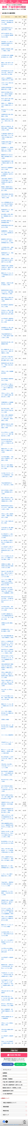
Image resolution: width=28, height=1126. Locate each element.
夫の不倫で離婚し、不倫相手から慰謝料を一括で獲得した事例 (7, 458)
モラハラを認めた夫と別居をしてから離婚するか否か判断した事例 (7, 557)
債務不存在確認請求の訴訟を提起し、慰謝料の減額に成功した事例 (7, 810)
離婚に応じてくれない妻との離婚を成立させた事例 (7, 705)
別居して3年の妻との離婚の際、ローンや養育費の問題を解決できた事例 (7, 850)
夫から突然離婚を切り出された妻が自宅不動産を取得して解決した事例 (7, 204)
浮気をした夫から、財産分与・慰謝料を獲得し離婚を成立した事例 (7, 395)
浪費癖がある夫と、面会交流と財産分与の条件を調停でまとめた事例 (7, 260)
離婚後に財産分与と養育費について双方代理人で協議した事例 (7, 426)
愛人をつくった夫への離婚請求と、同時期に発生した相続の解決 (7, 751)
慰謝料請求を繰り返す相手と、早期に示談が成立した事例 (7, 365)
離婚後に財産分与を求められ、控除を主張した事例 (7, 121)
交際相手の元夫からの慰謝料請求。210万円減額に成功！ (7, 804)
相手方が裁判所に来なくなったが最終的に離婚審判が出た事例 (7, 35)
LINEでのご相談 (20, 1064)
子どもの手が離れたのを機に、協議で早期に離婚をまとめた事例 (7, 697)
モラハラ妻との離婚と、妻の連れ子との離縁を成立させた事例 (7, 713)
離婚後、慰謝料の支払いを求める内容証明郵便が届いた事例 (7, 188)
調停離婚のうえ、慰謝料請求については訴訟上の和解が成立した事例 (7, 149)
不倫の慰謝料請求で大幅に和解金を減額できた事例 (7, 163)
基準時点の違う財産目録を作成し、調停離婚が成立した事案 (7, 22)
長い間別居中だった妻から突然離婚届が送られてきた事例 (7, 535)
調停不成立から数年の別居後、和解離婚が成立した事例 (7, 299)
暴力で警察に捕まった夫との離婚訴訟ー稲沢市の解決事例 (7, 174)
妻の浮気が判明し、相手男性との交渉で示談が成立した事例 (7, 410)
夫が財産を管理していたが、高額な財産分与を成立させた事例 (7, 933)
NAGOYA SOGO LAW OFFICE (13, 1124)
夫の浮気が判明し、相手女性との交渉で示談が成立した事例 (7, 608)
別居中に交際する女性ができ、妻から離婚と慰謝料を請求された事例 (7, 796)
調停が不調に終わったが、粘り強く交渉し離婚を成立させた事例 (7, 998)
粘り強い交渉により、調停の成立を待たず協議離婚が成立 (7, 726)
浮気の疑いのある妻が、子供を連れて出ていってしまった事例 (7, 766)
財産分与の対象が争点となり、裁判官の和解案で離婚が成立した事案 (7, 94)
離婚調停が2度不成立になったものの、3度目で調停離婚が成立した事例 (7, 241)
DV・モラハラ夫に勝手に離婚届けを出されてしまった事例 (7, 942)
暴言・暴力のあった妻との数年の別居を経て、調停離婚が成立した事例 (7, 499)
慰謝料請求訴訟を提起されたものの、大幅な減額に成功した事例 (7, 507)
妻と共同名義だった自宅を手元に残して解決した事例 (7, 758)
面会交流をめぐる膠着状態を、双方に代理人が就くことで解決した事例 (7, 651)
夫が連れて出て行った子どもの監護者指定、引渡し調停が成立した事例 (7, 474)
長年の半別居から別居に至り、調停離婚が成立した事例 (7, 492)
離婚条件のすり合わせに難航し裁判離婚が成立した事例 (7, 156)
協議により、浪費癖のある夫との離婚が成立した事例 (7, 105)
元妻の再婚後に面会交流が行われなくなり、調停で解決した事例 (7, 196)
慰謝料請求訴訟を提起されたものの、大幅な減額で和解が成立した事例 (7, 292)
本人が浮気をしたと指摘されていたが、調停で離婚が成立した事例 (7, 434)
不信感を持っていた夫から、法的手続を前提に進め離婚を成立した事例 (7, 974)
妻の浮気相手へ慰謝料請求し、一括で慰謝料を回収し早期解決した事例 (7, 773)
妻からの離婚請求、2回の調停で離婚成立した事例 (7, 1011)
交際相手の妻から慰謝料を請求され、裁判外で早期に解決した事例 (7, 267)
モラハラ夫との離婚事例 (7, 735)
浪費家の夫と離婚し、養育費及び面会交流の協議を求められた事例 (7, 565)
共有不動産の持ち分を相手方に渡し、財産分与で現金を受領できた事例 (7, 72)
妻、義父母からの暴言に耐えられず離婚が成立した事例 (7, 542)
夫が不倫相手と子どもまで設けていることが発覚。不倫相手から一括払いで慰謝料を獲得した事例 (7, 984)
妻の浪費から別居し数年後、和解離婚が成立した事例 (7, 216)
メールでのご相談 (7, 1064)
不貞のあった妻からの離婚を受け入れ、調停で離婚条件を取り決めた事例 (7, 312)
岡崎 (25, 9)
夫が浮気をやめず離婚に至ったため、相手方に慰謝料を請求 (7, 950)
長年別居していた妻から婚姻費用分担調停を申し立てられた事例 (7, 43)
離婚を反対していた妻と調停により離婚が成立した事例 (7, 450)
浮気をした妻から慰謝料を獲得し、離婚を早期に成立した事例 (7, 515)
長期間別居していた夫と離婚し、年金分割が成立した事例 (7, 893)
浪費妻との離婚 (5, 719)
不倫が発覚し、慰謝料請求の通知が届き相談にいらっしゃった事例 (7, 884)
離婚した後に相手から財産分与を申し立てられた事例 (7, 64)
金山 (18, 9)
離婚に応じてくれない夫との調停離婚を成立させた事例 (7, 274)
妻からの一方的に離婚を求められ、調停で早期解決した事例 (7, 466)
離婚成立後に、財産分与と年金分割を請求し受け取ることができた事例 (7, 966)
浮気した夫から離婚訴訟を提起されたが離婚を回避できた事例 (7, 918)
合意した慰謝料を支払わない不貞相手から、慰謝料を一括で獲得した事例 (7, 858)
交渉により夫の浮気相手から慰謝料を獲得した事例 (7, 1043)
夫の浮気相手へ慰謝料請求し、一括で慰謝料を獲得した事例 (7, 320)
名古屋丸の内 (13, 9)
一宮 (21, 9)
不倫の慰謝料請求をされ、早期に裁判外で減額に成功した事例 (7, 335)
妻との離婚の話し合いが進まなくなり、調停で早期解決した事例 (7, 351)
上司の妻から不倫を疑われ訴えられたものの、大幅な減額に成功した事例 (7, 358)
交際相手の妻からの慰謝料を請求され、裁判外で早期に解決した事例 (7, 902)
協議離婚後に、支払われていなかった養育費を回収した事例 (7, 232)
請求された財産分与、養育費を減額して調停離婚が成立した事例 (7, 128)
